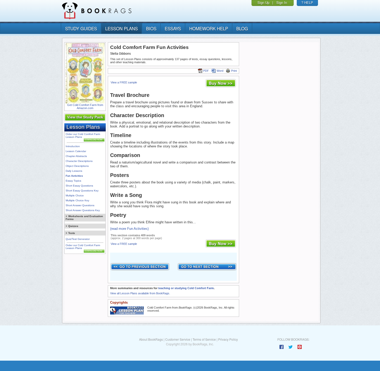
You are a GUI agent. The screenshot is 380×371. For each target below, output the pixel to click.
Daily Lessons (74, 170)
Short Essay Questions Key (82, 190)
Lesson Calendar (76, 151)
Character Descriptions (79, 161)
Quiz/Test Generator (78, 239)
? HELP (307, 2)
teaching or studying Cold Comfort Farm (186, 288)
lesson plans (121, 28)
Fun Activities (74, 175)
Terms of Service (204, 339)
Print (234, 70)
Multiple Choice (75, 195)
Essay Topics (73, 180)
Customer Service (177, 339)
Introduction (73, 146)
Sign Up (263, 2)
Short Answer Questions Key (83, 210)
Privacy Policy (228, 339)
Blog (242, 28)
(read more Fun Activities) (129, 229)
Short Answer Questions (80, 205)
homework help (208, 28)
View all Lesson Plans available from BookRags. (140, 293)
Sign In (281, 2)
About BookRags (151, 339)
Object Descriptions (77, 166)
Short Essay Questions (79, 185)
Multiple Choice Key (77, 200)
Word (220, 70)
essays (173, 28)
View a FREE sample (124, 82)
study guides (81, 28)
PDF (206, 70)
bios (151, 28)
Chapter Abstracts (76, 156)
